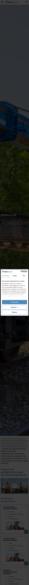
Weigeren (14, 312)
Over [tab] (24, 275)
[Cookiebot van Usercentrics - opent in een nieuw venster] (20, 272)
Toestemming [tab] (5, 275)
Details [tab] (15, 275)
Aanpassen (14, 307)
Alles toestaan (14, 302)
